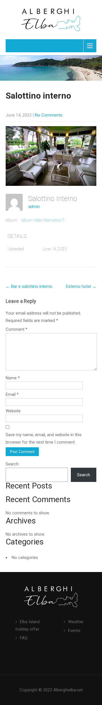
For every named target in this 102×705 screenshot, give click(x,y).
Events (74, 630)
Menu (18, 45)
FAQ (23, 637)
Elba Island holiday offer (28, 625)
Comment (16, 329)
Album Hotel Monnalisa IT (43, 220)
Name (13, 377)
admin (34, 206)
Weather (76, 621)
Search (12, 464)
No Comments (48, 115)
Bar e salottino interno (29, 286)
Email (12, 394)
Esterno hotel (81, 286)
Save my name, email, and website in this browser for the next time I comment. (44, 438)
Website (13, 410)
